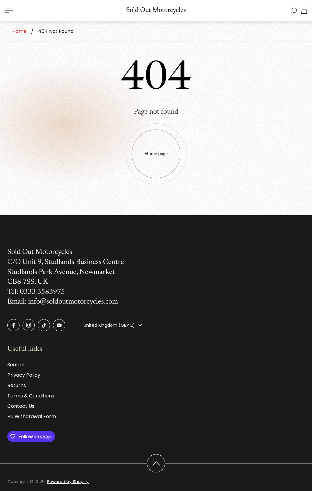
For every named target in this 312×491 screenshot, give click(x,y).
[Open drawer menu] (9, 10)
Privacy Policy (23, 375)
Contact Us (20, 406)
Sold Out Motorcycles (156, 10)
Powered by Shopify (68, 482)
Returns (16, 385)
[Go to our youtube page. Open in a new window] (59, 325)
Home (19, 31)
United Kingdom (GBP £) (109, 325)
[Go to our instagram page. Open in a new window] (29, 325)
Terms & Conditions (30, 395)
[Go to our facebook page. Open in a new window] (13, 325)
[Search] (293, 10)
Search (15, 364)
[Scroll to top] (156, 463)
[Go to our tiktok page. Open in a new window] (44, 325)
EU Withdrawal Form (31, 416)
